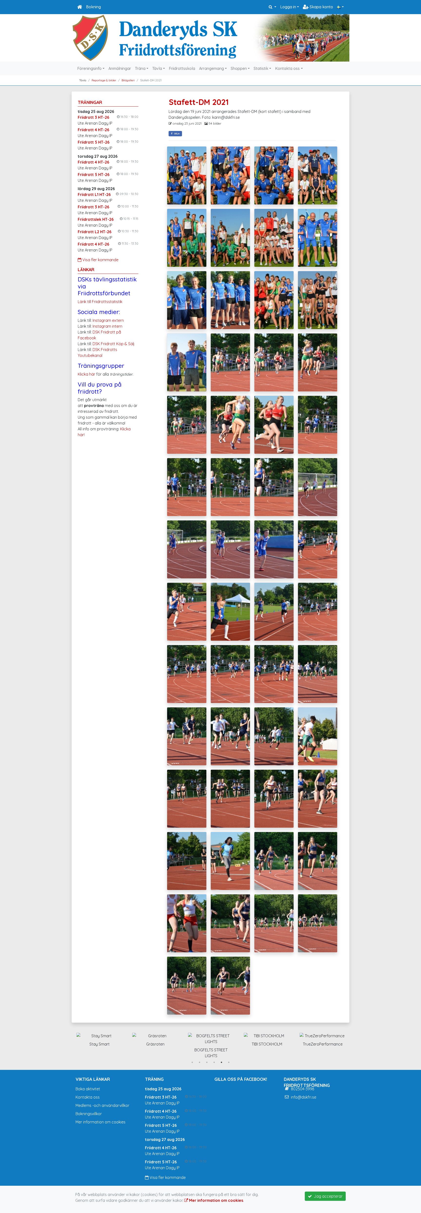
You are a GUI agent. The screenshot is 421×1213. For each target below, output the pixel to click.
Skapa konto (321, 6)
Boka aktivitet (88, 1088)
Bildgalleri (128, 80)
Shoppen (239, 68)
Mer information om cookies (100, 1122)
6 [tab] (228, 1062)
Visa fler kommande (99, 259)
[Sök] (272, 7)
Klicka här (86, 374)
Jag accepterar (327, 1196)
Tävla (157, 68)
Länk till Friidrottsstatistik (100, 301)
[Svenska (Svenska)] (340, 7)
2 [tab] (199, 1062)
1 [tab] (192, 1062)
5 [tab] (221, 1062)
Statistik (261, 68)
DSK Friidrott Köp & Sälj (113, 343)
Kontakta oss (287, 68)
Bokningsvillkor (89, 1113)
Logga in (288, 6)
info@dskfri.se (303, 1097)
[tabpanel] (99, 1038)
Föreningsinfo (89, 68)
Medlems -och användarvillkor (102, 1105)
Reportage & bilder (104, 80)
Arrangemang (211, 68)
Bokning (93, 6)
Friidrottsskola (182, 68)
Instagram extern (108, 320)
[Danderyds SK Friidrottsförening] (210, 38)
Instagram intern (107, 326)
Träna (140, 68)
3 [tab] (206, 1062)
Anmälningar (119, 68)
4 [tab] (214, 1062)
